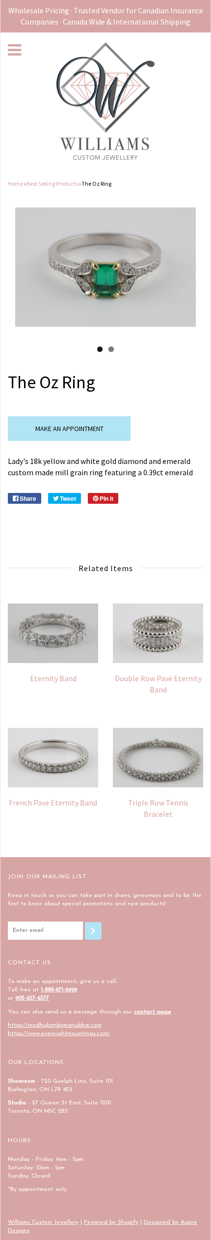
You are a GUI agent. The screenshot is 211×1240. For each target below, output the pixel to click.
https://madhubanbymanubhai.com (55, 1025)
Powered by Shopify (111, 1222)
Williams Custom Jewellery (43, 1222)
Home (15, 183)
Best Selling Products (52, 183)
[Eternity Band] (53, 633)
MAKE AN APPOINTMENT (69, 428)
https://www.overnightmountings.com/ (59, 1034)
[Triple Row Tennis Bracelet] (158, 757)
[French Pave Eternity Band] (53, 757)
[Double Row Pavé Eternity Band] (158, 633)
